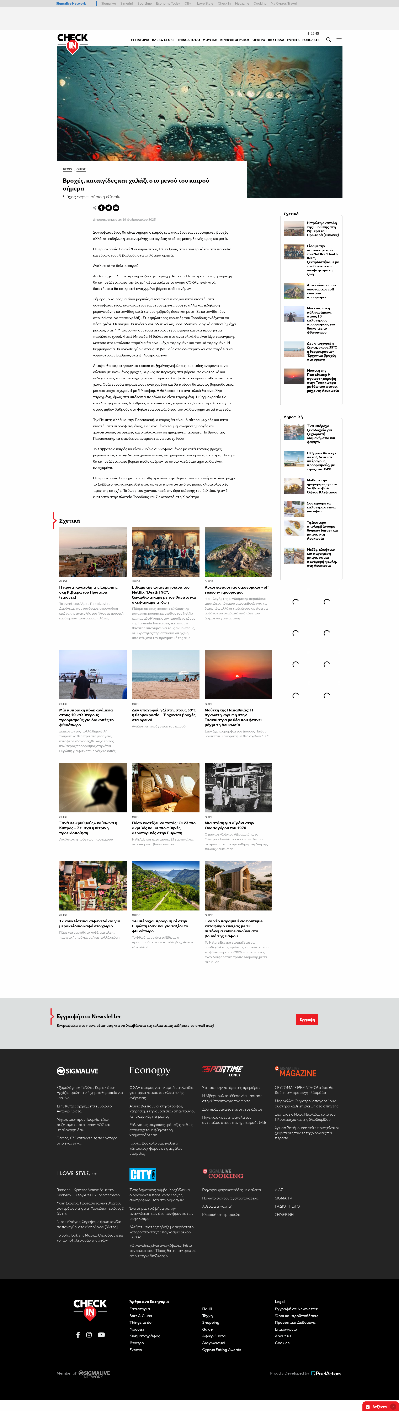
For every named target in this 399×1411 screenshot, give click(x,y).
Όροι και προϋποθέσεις (296, 1315)
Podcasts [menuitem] (310, 40)
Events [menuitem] (293, 40)
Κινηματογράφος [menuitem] (235, 40)
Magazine (242, 3)
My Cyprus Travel (284, 3)
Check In (224, 3)
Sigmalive (108, 3)
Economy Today (168, 3)
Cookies (282, 1342)
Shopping (210, 1322)
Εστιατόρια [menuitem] (140, 40)
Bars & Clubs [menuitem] (163, 40)
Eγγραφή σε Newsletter (296, 1308)
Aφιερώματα (214, 1335)
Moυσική (137, 1329)
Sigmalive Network (71, 3)
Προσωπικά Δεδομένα (295, 1322)
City (188, 3)
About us (283, 1335)
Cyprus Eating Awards (221, 1349)
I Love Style (204, 3)
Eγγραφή (307, 1019)
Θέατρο (136, 1342)
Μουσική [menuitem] (210, 40)
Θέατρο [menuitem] (258, 40)
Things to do (140, 1322)
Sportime (144, 3)
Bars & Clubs (140, 1315)
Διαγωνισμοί (213, 1342)
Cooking (260, 3)
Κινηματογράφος (144, 1335)
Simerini (126, 3)
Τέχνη (207, 1315)
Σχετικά (69, 520)
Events (135, 1349)
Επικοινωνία (286, 1329)
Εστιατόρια (139, 1308)
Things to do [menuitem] (188, 40)
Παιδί (207, 1308)
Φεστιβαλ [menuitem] (276, 40)
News (67, 169)
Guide (81, 169)
